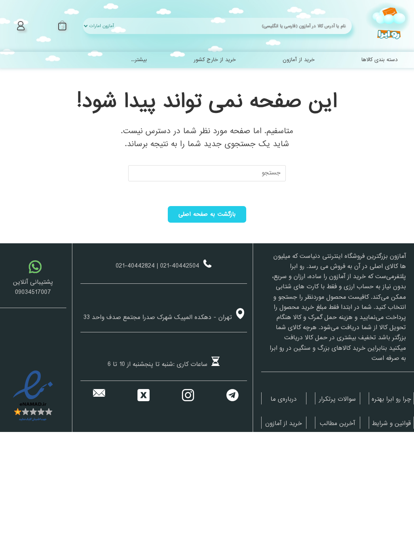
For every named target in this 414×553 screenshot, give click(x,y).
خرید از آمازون (283, 423)
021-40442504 (179, 266)
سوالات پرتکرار (337, 399)
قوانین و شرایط (391, 423)
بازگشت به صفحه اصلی (207, 214)
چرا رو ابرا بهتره (391, 399)
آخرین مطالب (337, 423)
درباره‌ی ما (283, 399)
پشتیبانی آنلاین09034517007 (33, 287)
